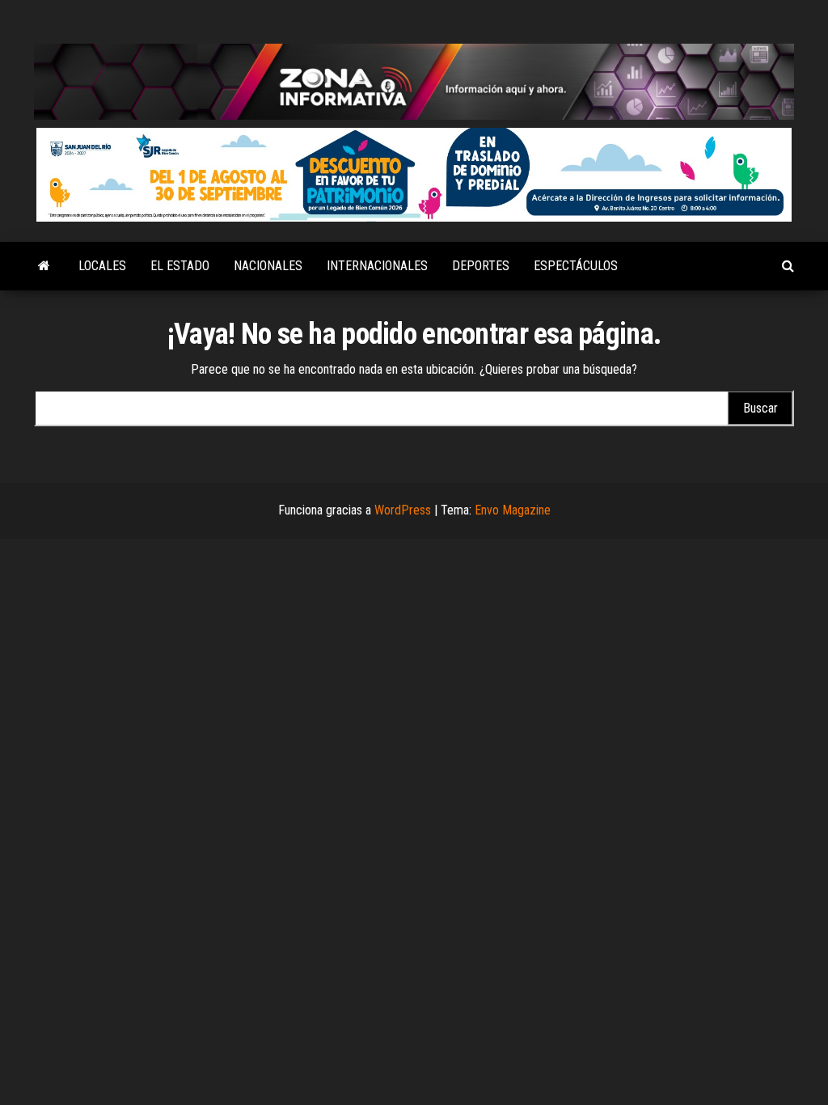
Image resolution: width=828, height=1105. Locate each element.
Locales (102, 265)
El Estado (179, 265)
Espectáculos (576, 265)
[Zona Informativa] (44, 266)
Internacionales (377, 265)
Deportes (480, 265)
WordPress (402, 510)
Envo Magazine (513, 510)
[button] (414, 175)
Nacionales (268, 265)
